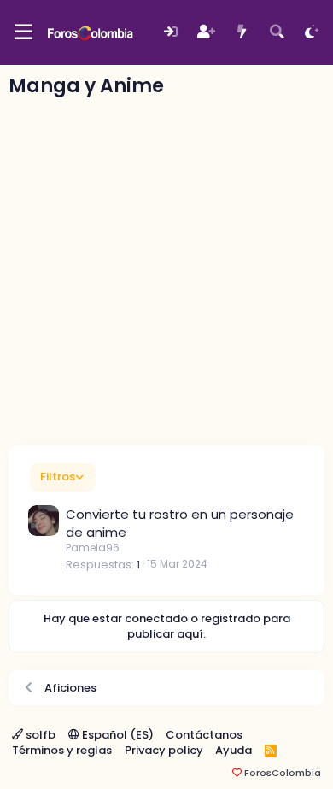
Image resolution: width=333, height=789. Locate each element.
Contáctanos (204, 735)
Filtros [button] (57, 476)
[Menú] (23, 32)
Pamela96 (93, 547)
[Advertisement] (166, 270)
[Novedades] (241, 32)
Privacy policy (164, 750)
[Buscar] (277, 32)
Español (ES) (116, 735)
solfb (39, 735)
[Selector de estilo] (312, 32)
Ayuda (233, 750)
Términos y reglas (62, 750)
